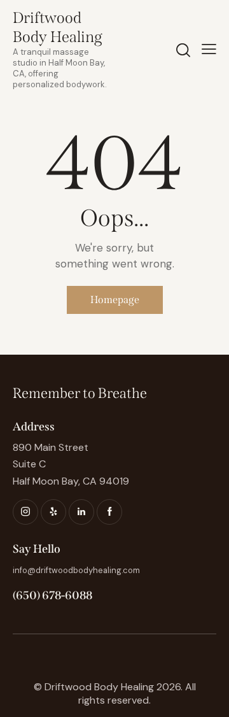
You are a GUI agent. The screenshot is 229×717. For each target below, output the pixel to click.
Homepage (114, 300)
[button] (209, 49)
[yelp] (53, 512)
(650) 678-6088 (52, 595)
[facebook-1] (109, 512)
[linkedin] (81, 512)
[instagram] (25, 512)
